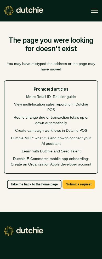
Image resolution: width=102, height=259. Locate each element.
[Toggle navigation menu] (94, 10)
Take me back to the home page (34, 184)
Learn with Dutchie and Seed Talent (51, 151)
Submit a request (79, 184)
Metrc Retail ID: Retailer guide (51, 97)
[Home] (23, 10)
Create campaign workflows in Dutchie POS (51, 130)
